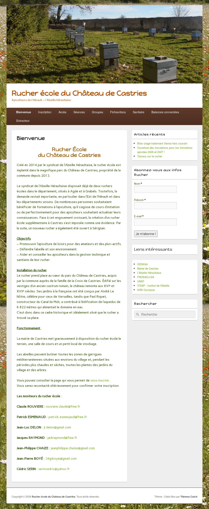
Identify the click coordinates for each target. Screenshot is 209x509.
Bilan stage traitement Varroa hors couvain (162, 143)
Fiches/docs (118, 112)
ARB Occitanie (146, 290)
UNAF (140, 281)
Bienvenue (23, 112)
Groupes (97, 112)
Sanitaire (138, 112)
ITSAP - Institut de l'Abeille (153, 285)
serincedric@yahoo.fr (54, 469)
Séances (79, 112)
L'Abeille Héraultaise (149, 273)
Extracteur (23, 121)
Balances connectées (165, 112)
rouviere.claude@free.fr (63, 406)
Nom (138, 183)
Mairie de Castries (148, 268)
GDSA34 (142, 264)
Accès (62, 112)
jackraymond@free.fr (62, 438)
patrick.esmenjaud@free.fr (68, 417)
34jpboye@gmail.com (61, 458)
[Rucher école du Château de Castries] (104, 82)
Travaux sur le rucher (149, 156)
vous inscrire (99, 380)
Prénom (140, 200)
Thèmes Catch (188, 496)
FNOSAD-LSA (145, 277)
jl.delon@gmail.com (57, 427)
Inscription (44, 112)
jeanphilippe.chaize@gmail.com (73, 448)
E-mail (138, 216)
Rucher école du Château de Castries (79, 93)
